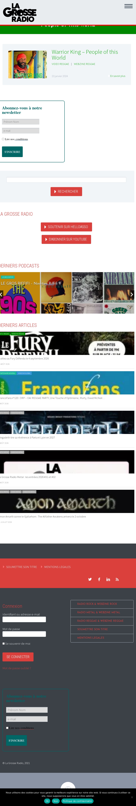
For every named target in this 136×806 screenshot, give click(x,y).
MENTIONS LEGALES (57, 567)
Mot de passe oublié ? (16, 668)
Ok (47, 801)
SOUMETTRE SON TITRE (21, 567)
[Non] (132, 797)
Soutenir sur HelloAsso (68, 227)
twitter (89, 579)
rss (117, 579)
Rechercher (68, 191)
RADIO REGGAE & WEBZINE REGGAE (100, 621)
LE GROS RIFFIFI (7, 277)
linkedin (108, 579)
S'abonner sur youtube (68, 239)
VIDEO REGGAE (60, 64)
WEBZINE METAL (17, 413)
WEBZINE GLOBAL (24, 373)
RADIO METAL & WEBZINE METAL (98, 612)
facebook (99, 579)
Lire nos (16, 139)
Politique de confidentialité (77, 801)
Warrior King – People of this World (85, 54)
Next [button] (131, 294)
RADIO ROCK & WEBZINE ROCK (97, 604)
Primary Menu (128, 6)
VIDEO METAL (15, 492)
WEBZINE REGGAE (84, 64)
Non (56, 801)
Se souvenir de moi (17, 643)
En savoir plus (117, 76)
